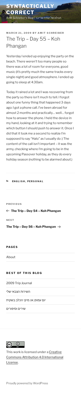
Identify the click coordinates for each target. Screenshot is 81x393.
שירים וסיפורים (16, 309)
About (10, 257)
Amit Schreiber (51, 32)
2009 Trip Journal (19, 283)
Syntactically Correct (30, 9)
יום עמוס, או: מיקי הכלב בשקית (26, 300)
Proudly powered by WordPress (27, 383)
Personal (35, 181)
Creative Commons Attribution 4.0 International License (34, 357)
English (18, 181)
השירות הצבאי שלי (18, 292)
